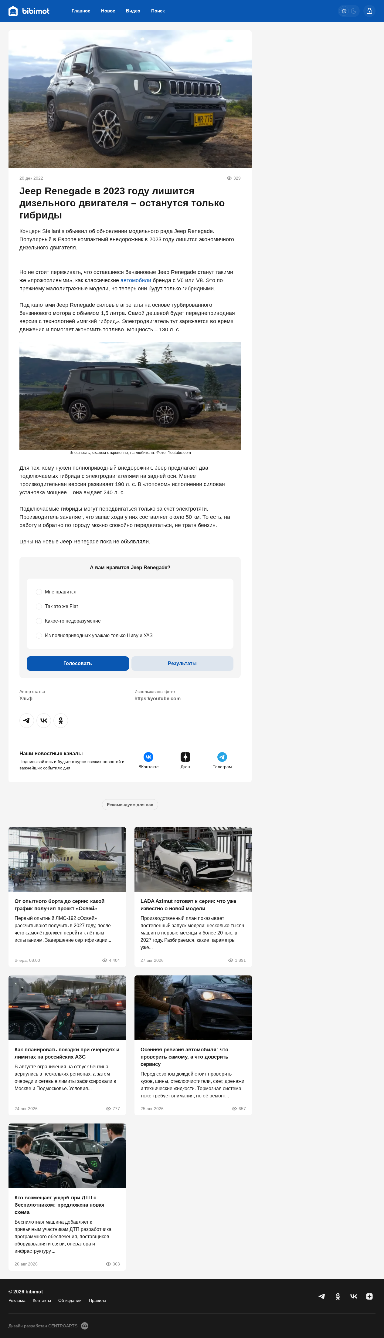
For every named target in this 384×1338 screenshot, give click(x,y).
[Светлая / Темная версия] (349, 11)
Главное (81, 10)
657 (242, 1108)
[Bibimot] (29, 11)
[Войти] (369, 11)
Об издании (70, 1300)
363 (116, 1264)
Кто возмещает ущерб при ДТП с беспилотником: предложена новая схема (59, 1205)
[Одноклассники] (338, 1296)
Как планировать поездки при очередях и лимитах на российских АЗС (67, 1052)
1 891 (240, 960)
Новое (108, 10)
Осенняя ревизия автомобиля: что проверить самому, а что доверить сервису (184, 1056)
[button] (26, 720)
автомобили (136, 280)
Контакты (42, 1300)
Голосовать (77, 663)
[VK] (354, 1296)
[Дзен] (369, 1296)
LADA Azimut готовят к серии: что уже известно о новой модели (188, 904)
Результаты (182, 663)
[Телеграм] (322, 1296)
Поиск (158, 10)
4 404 (114, 960)
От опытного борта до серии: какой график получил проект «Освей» (59, 904)
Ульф (25, 698)
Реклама (16, 1300)
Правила (97, 1300)
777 (116, 1108)
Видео (133, 10)
